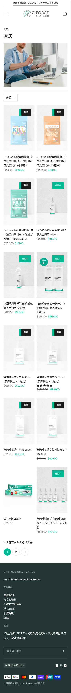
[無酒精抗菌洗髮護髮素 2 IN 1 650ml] (52, 421)
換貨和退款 (10, 599)
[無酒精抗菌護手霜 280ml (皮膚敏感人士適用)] (52, 348)
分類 (8, 97)
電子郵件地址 (13, 646)
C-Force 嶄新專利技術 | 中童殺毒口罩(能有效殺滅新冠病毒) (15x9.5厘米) (51, 161)
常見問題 (9, 608)
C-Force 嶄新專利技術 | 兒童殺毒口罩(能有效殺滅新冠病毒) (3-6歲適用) (18, 161)
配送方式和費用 (12, 604)
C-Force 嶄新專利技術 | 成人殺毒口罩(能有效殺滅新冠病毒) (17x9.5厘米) (18, 235)
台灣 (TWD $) (13, 665)
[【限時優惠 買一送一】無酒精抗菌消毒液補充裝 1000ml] (52, 275)
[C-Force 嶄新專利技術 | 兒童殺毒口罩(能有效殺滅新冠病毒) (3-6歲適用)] (19, 128)
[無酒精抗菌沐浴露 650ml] (19, 421)
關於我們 (9, 595)
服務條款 (9, 613)
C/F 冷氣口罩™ (12, 518)
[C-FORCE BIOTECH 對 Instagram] (61, 666)
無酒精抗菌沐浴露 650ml (18, 449)
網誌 (6, 617)
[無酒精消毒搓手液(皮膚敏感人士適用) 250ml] (19, 275)
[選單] (6, 14)
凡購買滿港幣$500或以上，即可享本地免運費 (35, 3)
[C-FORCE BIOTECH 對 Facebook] (57, 666)
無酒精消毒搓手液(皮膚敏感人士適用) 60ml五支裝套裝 (52, 523)
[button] (45, 385)
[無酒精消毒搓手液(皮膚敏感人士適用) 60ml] (52, 201)
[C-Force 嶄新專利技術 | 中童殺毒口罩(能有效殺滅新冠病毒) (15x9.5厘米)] (52, 128)
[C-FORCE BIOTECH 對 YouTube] (65, 666)
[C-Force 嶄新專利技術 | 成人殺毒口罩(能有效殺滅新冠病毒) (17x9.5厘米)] (19, 201)
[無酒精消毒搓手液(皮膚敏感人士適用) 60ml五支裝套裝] (52, 490)
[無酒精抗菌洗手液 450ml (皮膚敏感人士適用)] (19, 348)
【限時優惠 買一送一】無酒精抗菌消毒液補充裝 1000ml (51, 308)
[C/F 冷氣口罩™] (19, 490)
